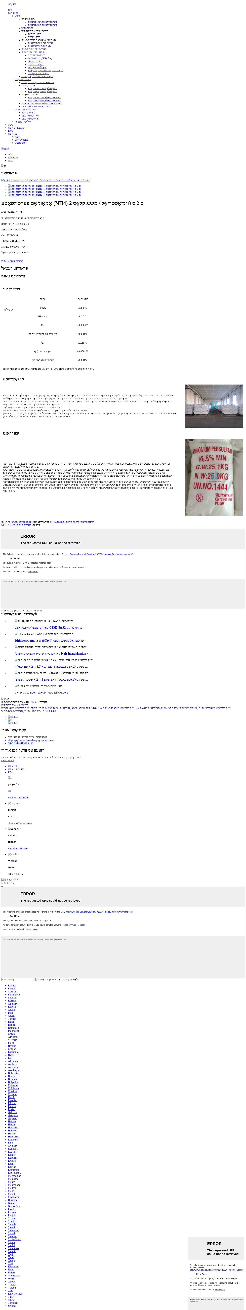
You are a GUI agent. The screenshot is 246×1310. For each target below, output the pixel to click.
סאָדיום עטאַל (35, 61)
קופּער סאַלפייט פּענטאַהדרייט (36, 106)
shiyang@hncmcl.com (20, 740)
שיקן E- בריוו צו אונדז (12, 261)
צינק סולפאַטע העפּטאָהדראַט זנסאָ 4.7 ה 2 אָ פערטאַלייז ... (51, 666)
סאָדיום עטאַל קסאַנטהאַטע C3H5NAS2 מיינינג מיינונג (48, 627)
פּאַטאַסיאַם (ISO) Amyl (40, 58)
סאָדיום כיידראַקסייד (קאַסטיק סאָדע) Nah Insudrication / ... (53, 653)
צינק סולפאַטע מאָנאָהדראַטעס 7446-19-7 (112, 708)
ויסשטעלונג (20, 142)
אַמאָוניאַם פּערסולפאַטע (40, 43)
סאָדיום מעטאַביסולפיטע (34, 49)
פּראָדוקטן (13, 12)
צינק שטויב (27, 28)
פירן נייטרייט (34, 34)
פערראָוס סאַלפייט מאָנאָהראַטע (44, 100)
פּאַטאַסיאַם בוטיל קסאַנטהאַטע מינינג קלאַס (41, 692)
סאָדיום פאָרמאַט (30, 115)
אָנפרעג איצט (8, 760)
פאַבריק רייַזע (21, 139)
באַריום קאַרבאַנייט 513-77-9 (16, 524)
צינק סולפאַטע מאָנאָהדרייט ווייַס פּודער (21, 711)
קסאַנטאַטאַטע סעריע (32, 52)
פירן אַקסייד (34, 37)
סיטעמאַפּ (23, 705)
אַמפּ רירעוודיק (8, 705)
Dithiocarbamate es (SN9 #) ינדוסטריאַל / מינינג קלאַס (49, 640)
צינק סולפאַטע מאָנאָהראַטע (42, 21)
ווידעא (18, 136)
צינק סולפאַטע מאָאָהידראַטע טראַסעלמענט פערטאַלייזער (60, 708)
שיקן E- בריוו (8, 882)
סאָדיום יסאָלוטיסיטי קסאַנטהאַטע (45, 70)
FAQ (10, 130)
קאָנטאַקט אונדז (16, 127)
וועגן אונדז (13, 133)
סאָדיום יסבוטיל (36, 64)
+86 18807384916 (18, 848)
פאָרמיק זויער (28, 112)
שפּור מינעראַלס (23, 79)
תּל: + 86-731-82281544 (20, 743)
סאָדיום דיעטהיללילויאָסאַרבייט (37, 76)
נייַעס (10, 124)
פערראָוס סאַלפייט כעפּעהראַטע (44, 97)
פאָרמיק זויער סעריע (25, 109)
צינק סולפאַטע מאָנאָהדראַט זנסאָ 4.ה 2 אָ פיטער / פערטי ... (51, 679)
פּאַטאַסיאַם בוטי (36, 55)
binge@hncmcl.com (43, 740)
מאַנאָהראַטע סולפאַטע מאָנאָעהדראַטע (41, 103)
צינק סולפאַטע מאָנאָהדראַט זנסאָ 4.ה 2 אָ (157, 708)
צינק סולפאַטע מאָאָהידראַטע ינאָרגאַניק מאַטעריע (204, 708)
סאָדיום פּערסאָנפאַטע (39, 46)
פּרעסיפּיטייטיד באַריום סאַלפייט (37, 82)
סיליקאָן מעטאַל (23, 121)
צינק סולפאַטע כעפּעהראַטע (42, 24)
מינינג (17, 15)
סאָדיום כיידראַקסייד (38, 73)
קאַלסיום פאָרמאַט (30, 118)
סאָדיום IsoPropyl (37, 67)
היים (10, 9)
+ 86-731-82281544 (18, 797)
